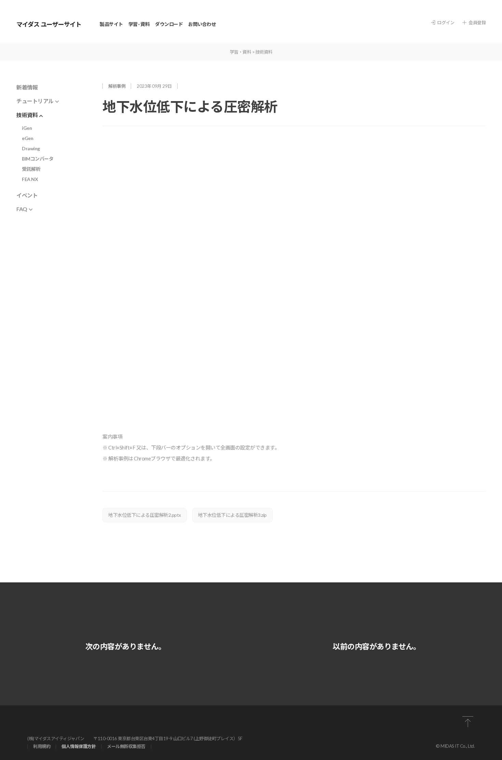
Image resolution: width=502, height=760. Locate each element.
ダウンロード (169, 24)
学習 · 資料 (139, 24)
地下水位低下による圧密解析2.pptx (144, 515)
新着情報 (27, 87)
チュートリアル (35, 101)
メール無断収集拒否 (126, 746)
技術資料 (264, 52)
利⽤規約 (41, 746)
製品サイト (111, 24)
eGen (27, 138)
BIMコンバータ (37, 159)
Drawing (31, 148)
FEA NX (30, 179)
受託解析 (31, 169)
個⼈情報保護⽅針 (78, 746)
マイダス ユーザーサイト (48, 24)
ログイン (445, 22)
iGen (27, 128)
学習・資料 (240, 52)
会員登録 (477, 22)
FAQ (21, 209)
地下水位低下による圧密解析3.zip (232, 515)
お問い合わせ (202, 24)
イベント (27, 195)
